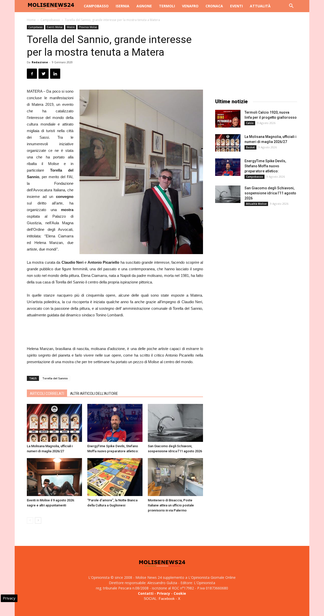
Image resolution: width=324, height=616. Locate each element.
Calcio (250, 123)
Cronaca (214, 6)
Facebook (167, 599)
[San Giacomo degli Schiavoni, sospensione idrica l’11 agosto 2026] (175, 423)
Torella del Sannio (55, 378)
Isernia (122, 6)
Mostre (71, 27)
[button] (291, 6)
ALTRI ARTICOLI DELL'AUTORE (94, 394)
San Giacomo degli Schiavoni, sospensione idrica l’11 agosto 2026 (270, 193)
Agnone (144, 6)
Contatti (145, 593)
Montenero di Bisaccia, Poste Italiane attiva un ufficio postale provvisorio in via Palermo (171, 505)
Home (31, 20)
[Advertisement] (115, 332)
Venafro (190, 6)
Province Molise (88, 27)
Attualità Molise (256, 204)
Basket (250, 147)
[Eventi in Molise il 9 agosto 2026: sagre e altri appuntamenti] (54, 477)
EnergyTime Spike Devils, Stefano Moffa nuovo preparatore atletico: (265, 166)
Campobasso (96, 6)
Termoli (167, 6)
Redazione (40, 62)
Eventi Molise (55, 27)
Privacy (163, 593)
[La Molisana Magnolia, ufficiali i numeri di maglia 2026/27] (54, 423)
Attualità (260, 6)
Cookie (180, 593)
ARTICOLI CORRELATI (47, 394)
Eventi (236, 6)
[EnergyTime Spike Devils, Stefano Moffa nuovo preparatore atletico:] (115, 423)
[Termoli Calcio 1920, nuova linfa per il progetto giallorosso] (227, 119)
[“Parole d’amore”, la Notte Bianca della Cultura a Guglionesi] (115, 477)
